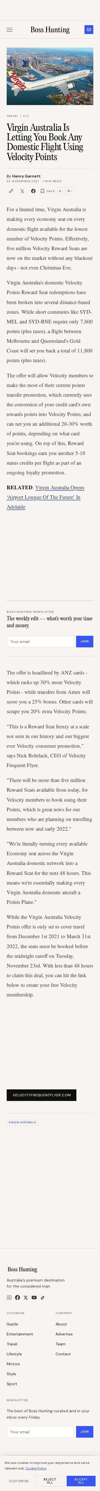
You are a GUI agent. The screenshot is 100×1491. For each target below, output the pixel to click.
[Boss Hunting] (50, 29)
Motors (13, 1363)
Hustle (12, 1324)
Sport (12, 1383)
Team (61, 1343)
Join (85, 641)
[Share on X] (22, 191)
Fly (26, 116)
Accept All (81, 1480)
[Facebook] (17, 1297)
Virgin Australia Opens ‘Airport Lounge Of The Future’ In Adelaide (45, 497)
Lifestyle (14, 1353)
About (61, 1324)
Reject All (50, 1480)
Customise (19, 1481)
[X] (25, 1297)
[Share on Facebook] (33, 191)
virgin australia (22, 1122)
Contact (63, 1353)
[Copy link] (11, 191)
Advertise (64, 1334)
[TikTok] (42, 1297)
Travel (13, 116)
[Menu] (9, 30)
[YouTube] (34, 1297)
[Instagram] (9, 1297)
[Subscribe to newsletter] (88, 29)
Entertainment (20, 1334)
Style (11, 1373)
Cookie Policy (36, 1468)
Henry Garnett (26, 176)
